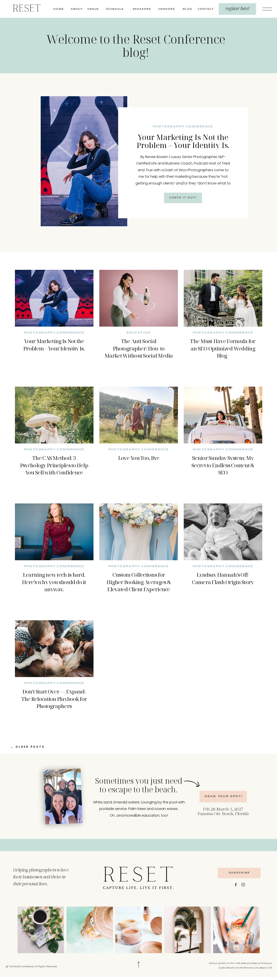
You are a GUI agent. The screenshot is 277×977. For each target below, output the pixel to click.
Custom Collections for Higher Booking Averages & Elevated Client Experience (139, 582)
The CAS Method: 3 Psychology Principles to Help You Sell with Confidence (54, 465)
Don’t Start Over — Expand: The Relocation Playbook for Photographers (54, 699)
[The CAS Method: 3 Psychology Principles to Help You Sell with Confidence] (54, 415)
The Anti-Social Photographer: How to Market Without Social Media (139, 348)
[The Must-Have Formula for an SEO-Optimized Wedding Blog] (223, 298)
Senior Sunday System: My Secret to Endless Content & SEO (223, 465)
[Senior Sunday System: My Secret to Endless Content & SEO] (223, 415)
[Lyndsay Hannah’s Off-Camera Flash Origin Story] (223, 531)
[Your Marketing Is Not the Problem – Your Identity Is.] (84, 161)
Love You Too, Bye (138, 457)
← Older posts (27, 747)
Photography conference (183, 126)
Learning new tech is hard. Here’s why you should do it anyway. (54, 582)
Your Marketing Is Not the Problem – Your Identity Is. (183, 141)
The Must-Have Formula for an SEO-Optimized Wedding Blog (222, 348)
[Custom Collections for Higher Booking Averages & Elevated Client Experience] (138, 531)
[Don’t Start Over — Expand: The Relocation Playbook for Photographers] (54, 648)
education (139, 333)
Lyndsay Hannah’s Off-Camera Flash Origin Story (223, 578)
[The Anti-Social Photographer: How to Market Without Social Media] (138, 298)
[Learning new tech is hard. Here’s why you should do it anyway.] (54, 531)
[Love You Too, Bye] (138, 415)
